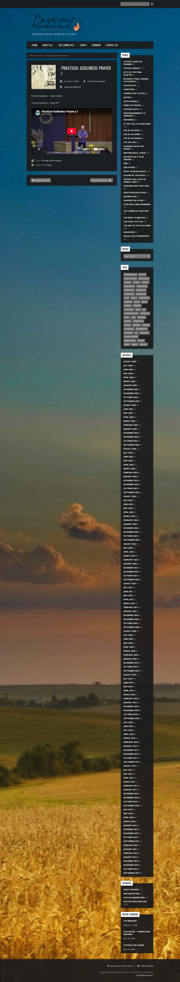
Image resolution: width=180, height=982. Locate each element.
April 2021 (128, 599)
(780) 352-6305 (146, 966)
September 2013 (131, 873)
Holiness (137, 306)
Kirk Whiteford (131, 893)
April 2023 (128, 512)
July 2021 (127, 587)
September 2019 (131, 671)
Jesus (138, 310)
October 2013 (130, 869)
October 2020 (130, 623)
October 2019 (130, 666)
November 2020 (131, 619)
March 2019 (129, 694)
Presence (136, 325)
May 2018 (127, 730)
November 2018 (131, 710)
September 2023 (131, 492)
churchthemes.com (144, 975)
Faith (126, 298)
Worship (143, 344)
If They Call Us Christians (137, 124)
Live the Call (130, 142)
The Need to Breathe (134, 217)
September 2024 (131, 445)
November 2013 (131, 865)
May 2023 (127, 508)
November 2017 (131, 754)
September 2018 (131, 718)
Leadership (145, 313)
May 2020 (127, 643)
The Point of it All (133, 221)
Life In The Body (131, 130)
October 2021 (130, 575)
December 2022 (130, 528)
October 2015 (130, 837)
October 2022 (130, 536)
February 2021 (130, 607)
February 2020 (130, 655)
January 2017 (130, 789)
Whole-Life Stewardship (136, 236)
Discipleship (129, 294)
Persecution (138, 321)
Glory (136, 302)
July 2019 (127, 678)
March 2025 (129, 421)
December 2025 (130, 389)
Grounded (128, 119)
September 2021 (131, 579)
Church (145, 282)
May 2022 (127, 548)
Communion (142, 286)
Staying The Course (133, 945)
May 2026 (127, 373)
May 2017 (127, 774)
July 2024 (127, 452)
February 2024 (130, 472)
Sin (136, 333)
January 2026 (130, 385)
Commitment (129, 286)
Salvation (128, 333)
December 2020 (130, 615)
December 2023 (130, 480)
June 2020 (128, 639)
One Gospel (129, 167)
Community (129, 290)
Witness (141, 341)
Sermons (39, 55)
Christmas (129, 89)
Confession (140, 290)
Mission (128, 321)
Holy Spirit (129, 310)
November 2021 (131, 571)
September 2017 (131, 762)
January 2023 (130, 524)
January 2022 (130, 563)
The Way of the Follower (51, 160)
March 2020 (129, 651)
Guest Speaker (130, 889)
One (125, 163)
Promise (146, 325)
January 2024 (130, 476)
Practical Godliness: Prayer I (57, 55)
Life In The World (132, 138)
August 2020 (129, 631)
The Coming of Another (136, 211)
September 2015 (131, 841)
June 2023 (128, 504)
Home (31, 55)
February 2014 (130, 853)
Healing (128, 306)
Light (127, 317)
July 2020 (127, 635)
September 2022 (131, 540)
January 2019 (130, 702)
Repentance (129, 329)
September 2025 (131, 401)
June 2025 (128, 409)
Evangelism (141, 294)
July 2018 (127, 722)
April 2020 (128, 647)
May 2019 (127, 686)
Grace (144, 302)
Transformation (131, 337)
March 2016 (129, 821)
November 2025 (131, 393)
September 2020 (131, 627)
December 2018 (130, 706)
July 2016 (127, 809)
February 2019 (130, 698)
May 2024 (127, 460)
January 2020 (130, 659)
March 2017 (129, 781)
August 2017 (129, 766)
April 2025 (128, 417)
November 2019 (131, 663)
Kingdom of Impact (42, 180)
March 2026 (129, 381)
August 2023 (129, 496)
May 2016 (127, 813)
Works (134, 344)
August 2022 (129, 544)
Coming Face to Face (134, 93)
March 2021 (129, 603)
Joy (144, 310)
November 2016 (131, 797)
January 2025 (130, 429)
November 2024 (131, 437)
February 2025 (130, 425)
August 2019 (129, 674)
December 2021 (130, 567)
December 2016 (130, 793)
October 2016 (130, 801)
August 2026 (129, 361)
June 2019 (128, 682)
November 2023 (131, 484)
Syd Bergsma (130, 921)
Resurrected (130, 196)
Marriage (141, 317)
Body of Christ (130, 278)
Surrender (144, 333)
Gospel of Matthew (72, 87)
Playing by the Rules (134, 175)
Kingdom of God (131, 313)
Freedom (128, 302)
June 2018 (128, 726)
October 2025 (130, 397)
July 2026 (127, 365)
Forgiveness (144, 298)
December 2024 (130, 433)
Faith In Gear (130, 101)
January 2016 (130, 825)
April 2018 (128, 734)
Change (136, 282)
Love (133, 317)
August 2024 (129, 448)
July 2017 (127, 770)
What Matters (130, 341)
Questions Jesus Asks (134, 192)
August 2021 (129, 583)
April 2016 (128, 817)
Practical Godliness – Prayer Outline (46, 96)
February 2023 (130, 520)
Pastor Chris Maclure (96, 81)
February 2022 (130, 559)
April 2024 (128, 464)
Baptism (142, 275)
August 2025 (129, 405)
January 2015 (130, 849)
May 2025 (127, 413)
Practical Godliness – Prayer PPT (45, 103)
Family (134, 298)
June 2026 (128, 369)
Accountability (130, 275)
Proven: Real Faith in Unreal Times (134, 180)
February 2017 (130, 785)
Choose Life (129, 85)
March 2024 (129, 468)
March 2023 (129, 516)
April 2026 (128, 377)
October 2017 (130, 758)
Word (127, 344)
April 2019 (128, 690)
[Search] (152, 4)
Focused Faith (130, 109)
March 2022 (129, 555)
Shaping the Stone (133, 200)
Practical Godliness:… (100, 180)
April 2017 (128, 778)
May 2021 (127, 595)
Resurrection (141, 329)
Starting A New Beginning (137, 204)
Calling (128, 282)
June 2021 (128, 591)
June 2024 (128, 456)
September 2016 (131, 805)
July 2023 (127, 500)
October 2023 (130, 488)
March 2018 (129, 738)
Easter (127, 97)
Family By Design (132, 105)
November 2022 (131, 532)
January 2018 (130, 746)
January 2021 (130, 611)
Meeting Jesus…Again (134, 153)
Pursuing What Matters (136, 186)
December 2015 (130, 829)
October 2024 (130, 441)
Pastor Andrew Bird (134, 897)
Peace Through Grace (134, 171)
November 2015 (131, 833)
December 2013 (130, 861)
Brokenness (143, 278)
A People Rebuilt (132, 68)
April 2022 (128, 552)
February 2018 (130, 742)
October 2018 (130, 714)
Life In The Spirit (131, 134)
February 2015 (130, 845)
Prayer (49, 165)
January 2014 (130, 857)
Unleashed (129, 232)
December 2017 (130, 750)
